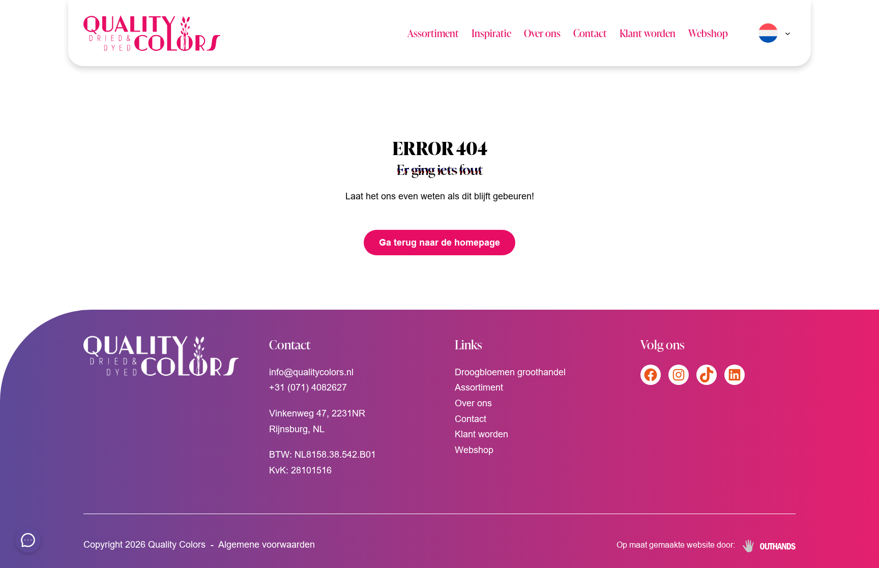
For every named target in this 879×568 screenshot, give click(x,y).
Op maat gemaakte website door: (676, 544)
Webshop (708, 33)
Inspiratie (491, 33)
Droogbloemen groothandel (510, 372)
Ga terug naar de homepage (439, 242)
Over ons (542, 33)
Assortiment (433, 33)
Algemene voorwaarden (266, 544)
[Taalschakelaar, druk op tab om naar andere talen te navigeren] (772, 33)
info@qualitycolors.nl (311, 372)
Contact (590, 33)
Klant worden (648, 33)
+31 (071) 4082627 (308, 387)
